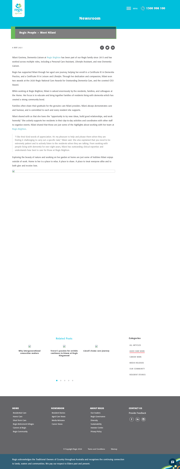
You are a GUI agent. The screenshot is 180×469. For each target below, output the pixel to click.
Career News (136, 357)
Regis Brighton (54, 57)
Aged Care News (137, 351)
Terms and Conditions (96, 449)
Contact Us (135, 408)
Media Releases (137, 363)
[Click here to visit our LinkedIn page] (137, 419)
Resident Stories (137, 375)
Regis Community (20, 431)
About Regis (97, 408)
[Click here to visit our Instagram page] (143, 419)
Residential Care (19, 413)
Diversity (94, 420)
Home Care (17, 416)
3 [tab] (64, 380)
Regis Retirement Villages (23, 424)
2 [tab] (60, 380)
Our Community (137, 369)
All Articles (135, 345)
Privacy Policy (96, 431)
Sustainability (96, 424)
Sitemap (114, 449)
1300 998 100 (155, 8)
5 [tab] (72, 380)
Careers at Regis (19, 428)
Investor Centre (97, 428)
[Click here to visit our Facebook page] (132, 419)
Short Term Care (19, 420)
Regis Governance (98, 416)
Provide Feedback (137, 413)
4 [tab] (68, 380)
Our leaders (95, 413)
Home (15, 408)
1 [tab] (56, 380)
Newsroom (57, 408)
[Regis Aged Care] (18, 8)
